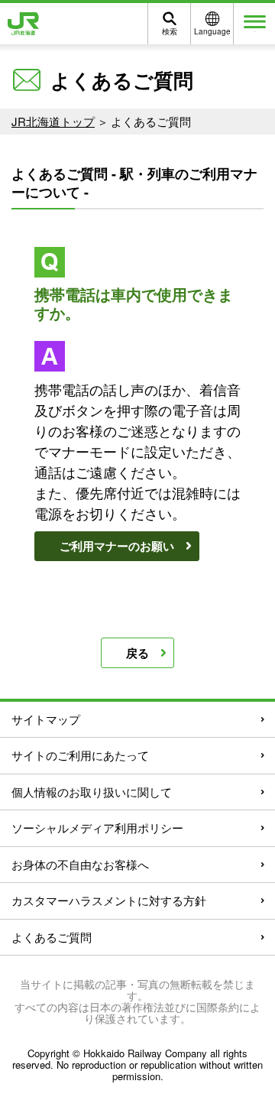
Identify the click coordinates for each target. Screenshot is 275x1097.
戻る (137, 652)
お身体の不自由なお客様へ (80, 864)
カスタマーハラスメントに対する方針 (108, 900)
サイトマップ (45, 719)
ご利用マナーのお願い (117, 545)
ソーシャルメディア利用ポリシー (97, 828)
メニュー (254, 31)
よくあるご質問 (51, 937)
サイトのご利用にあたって (80, 755)
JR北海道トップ (53, 121)
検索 (169, 31)
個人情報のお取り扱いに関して (91, 792)
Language (212, 31)
